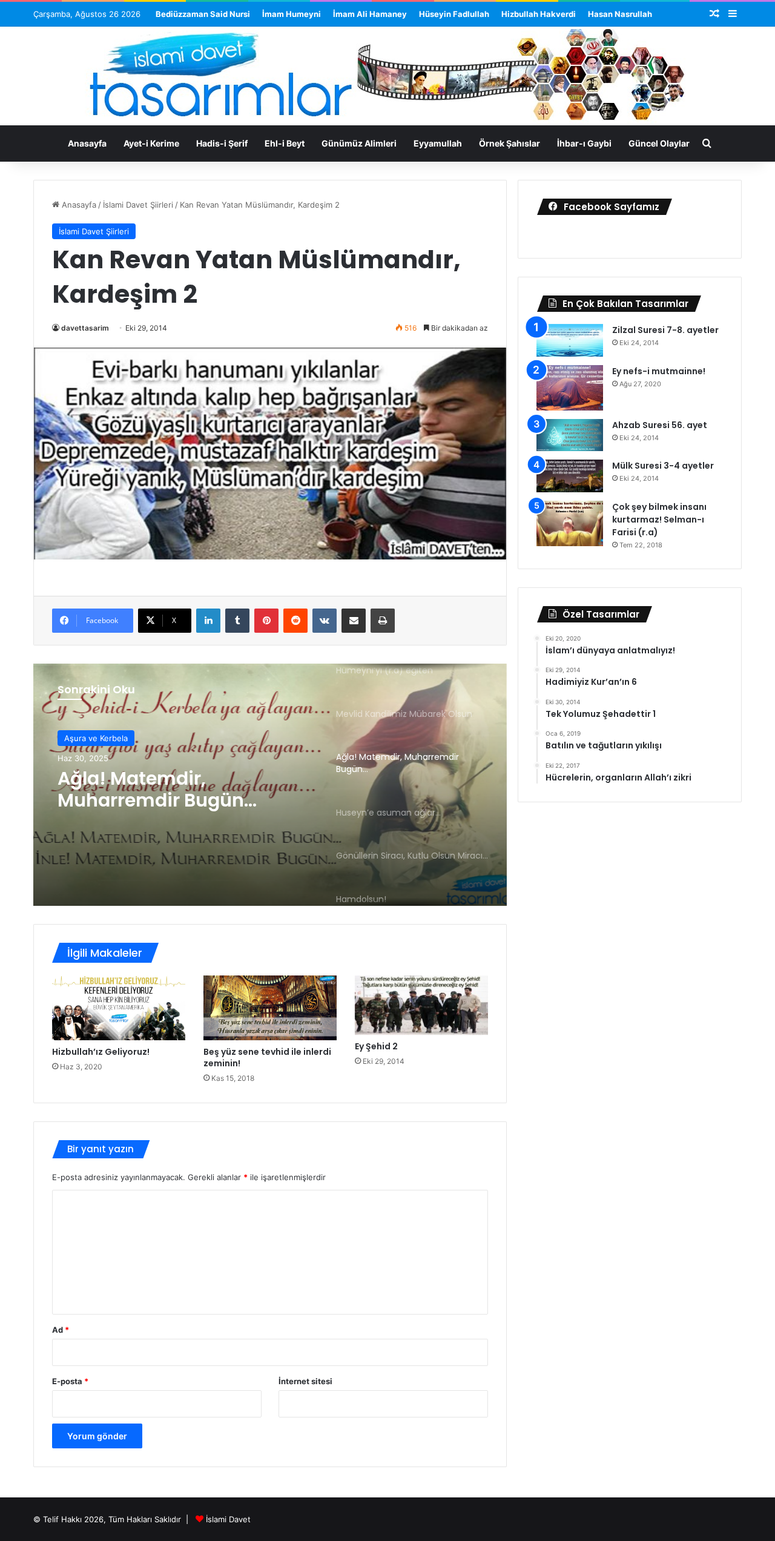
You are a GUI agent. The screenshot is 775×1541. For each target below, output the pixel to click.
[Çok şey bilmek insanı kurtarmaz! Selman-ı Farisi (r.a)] (569, 523)
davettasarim (85, 327)
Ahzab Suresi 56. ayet (659, 425)
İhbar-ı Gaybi (584, 143)
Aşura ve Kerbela (96, 741)
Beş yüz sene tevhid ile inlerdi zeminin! (267, 1057)
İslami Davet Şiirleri (138, 205)
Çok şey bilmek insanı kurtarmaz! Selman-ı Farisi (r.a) (659, 519)
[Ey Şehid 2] (421, 1005)
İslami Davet (228, 1519)
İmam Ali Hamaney (370, 14)
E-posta (70, 1381)
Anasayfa (87, 143)
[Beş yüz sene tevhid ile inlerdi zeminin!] (270, 1007)
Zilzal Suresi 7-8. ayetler (665, 330)
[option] (270, 785)
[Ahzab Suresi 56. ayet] (569, 435)
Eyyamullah (438, 143)
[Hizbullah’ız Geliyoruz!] (118, 1007)
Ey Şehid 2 (376, 1046)
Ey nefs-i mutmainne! (658, 371)
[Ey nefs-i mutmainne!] (569, 388)
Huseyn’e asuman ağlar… (174, 788)
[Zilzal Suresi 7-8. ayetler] (569, 340)
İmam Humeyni (291, 14)
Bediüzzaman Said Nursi (203, 14)
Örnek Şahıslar (509, 143)
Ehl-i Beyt (285, 143)
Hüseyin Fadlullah (454, 14)
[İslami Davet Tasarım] (387, 77)
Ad (60, 1330)
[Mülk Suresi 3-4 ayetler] (569, 476)
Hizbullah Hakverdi (538, 14)
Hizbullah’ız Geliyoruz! (101, 1052)
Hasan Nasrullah (620, 14)
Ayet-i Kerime (151, 143)
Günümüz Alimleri (359, 143)
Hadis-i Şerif (222, 143)
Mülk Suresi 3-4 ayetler (663, 466)
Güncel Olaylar (659, 143)
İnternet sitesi (305, 1381)
